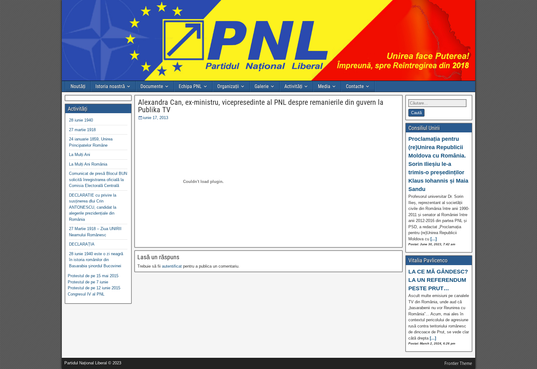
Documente (151, 86)
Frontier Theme (458, 363)
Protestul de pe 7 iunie (88, 282)
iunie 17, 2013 (155, 117)
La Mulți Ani (79, 154)
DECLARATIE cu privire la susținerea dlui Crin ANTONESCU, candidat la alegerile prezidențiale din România (92, 207)
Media (324, 86)
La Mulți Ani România (88, 164)
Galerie (262, 86)
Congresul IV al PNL (86, 294)
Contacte (355, 86)
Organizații (228, 86)
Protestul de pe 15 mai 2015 (93, 275)
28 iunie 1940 (81, 120)
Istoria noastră (110, 86)
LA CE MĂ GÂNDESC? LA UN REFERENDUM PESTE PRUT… (438, 280)
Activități (293, 86)
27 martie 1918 (82, 129)
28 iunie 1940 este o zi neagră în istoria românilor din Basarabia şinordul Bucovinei (96, 259)
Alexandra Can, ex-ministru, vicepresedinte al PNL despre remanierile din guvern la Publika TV (260, 106)
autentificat (172, 266)
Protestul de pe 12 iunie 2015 (94, 288)
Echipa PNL (190, 86)
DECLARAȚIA (81, 244)
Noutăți (78, 86)
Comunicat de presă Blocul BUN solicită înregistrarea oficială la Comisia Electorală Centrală (98, 179)
